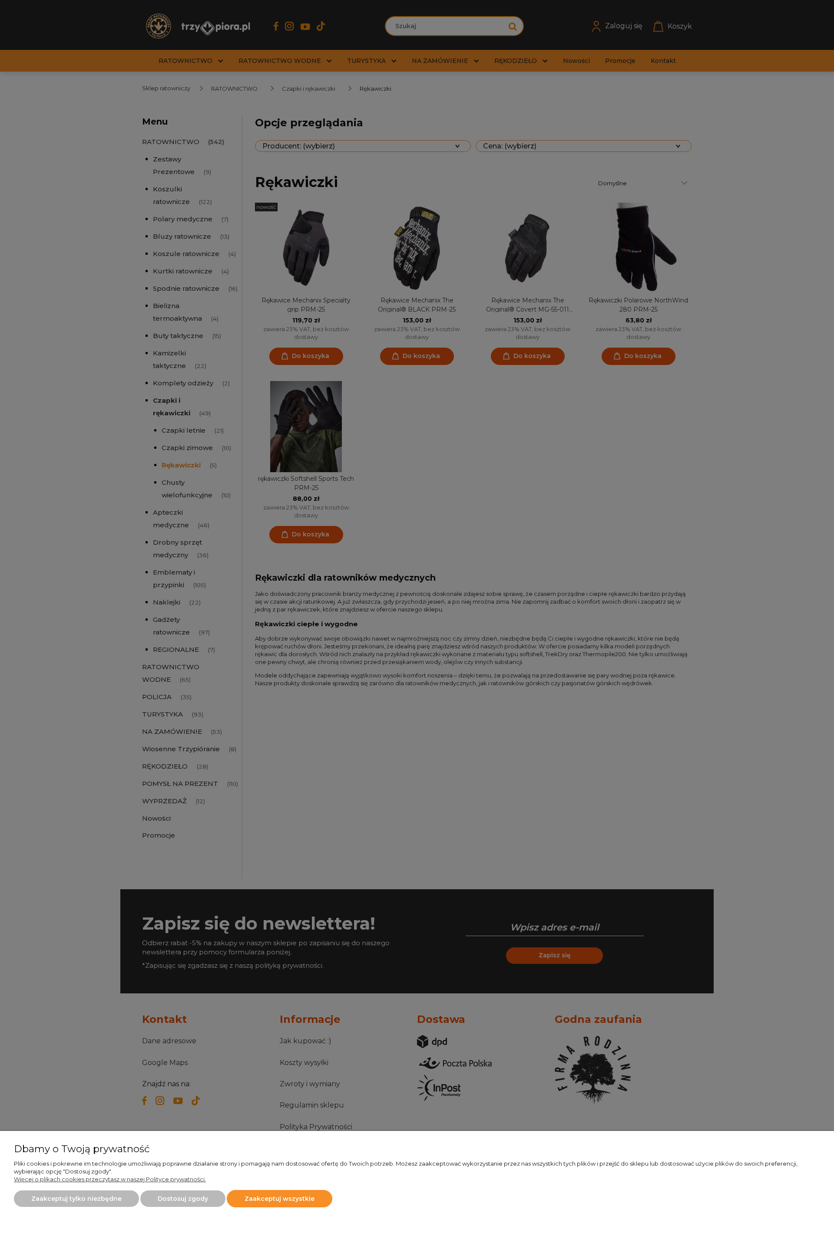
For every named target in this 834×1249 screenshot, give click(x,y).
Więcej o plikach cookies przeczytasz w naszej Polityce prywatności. (110, 1179)
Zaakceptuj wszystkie (279, 1199)
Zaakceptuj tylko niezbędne (76, 1199)
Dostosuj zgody (183, 1199)
